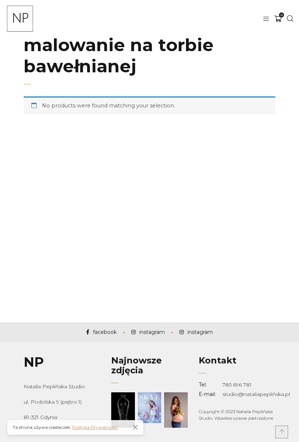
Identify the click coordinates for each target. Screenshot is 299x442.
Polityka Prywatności (95, 427)
